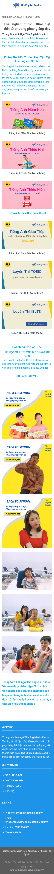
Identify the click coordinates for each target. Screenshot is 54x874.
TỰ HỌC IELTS (13, 785)
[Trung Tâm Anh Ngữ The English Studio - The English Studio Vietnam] (27, 5)
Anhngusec (33, 851)
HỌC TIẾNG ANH (14, 780)
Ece (25, 851)
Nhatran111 (45, 851)
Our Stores (19, 862)
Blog (29, 862)
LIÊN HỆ (9, 791)
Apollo (27, 854)
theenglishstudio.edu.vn (29, 812)
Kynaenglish (16, 851)
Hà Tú (18, 832)
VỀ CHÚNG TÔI (13, 775)
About (8, 862)
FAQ (47, 862)
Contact (38, 862)
